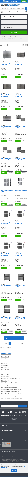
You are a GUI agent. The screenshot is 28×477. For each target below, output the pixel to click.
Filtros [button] (3, 45)
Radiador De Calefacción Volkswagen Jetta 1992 (11, 391)
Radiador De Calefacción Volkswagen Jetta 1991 (11, 389)
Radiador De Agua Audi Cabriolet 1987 (9, 387)
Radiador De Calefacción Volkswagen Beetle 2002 (11, 398)
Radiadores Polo (4, 365)
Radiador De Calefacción (6, 356)
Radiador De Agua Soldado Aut (6, 127)
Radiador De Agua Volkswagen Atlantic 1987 (10, 378)
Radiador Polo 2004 (5, 367)
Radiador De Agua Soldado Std (20, 63)
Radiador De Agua (11, 38)
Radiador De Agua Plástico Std (6, 63)
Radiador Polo (4, 363)
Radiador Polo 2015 (5, 372)
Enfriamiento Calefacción (15, 36)
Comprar (4, 77)
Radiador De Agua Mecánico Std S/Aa (6, 286)
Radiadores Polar (4, 361)
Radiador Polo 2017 (5, 376)
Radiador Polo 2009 (5, 380)
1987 (21, 38)
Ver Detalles (10, 77)
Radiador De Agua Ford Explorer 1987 (9, 382)
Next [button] (12, 444)
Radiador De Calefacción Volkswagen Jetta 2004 (11, 393)
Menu (2, 12)
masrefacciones (5, 36)
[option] (6, 444)
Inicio (9, 12)
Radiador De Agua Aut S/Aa (7, 191)
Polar (17, 38)
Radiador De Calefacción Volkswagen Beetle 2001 (11, 396)
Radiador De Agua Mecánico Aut (20, 127)
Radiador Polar (4, 358)
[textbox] (14, 8)
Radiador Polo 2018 (5, 374)
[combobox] (14, 17)
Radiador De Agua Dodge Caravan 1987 (9, 385)
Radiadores (4, 38)
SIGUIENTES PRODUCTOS (15, 338)
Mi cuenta (17, 12)
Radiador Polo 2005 (5, 369)
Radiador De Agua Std (21, 190)
